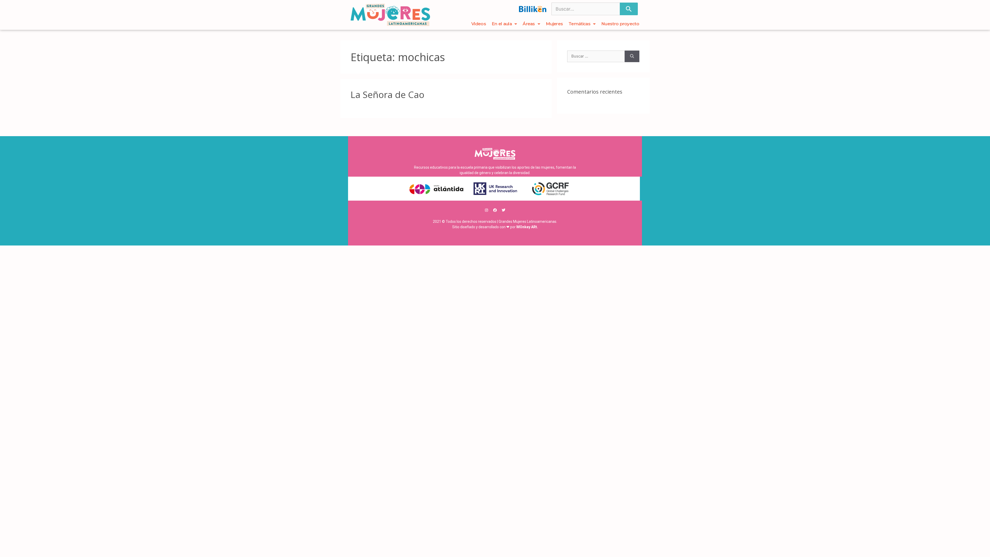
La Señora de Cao (387, 94)
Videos (478, 23)
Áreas (529, 23)
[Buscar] (629, 9)
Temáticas (579, 23)
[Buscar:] (596, 56)
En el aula (502, 23)
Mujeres (554, 23)
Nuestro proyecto (620, 23)
